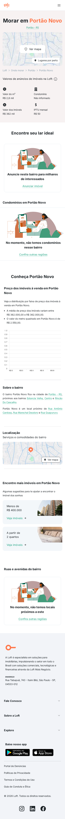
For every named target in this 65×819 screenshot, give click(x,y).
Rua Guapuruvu (49, 412)
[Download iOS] (43, 753)
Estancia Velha (35, 398)
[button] (32, 453)
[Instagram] (21, 809)
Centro (48, 398)
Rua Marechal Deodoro (25, 412)
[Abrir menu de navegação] (59, 5)
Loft (5, 70)
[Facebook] (43, 809)
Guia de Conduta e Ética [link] (17, 786)
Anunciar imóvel (32, 186)
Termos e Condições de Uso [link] (19, 779)
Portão (31, 70)
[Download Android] (17, 753)
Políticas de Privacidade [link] (17, 772)
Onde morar (17, 70)
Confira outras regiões (33, 254)
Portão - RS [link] (32, 27)
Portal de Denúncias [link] (15, 766)
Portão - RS (55, 394)
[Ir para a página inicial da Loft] (8, 5)
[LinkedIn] (32, 809)
